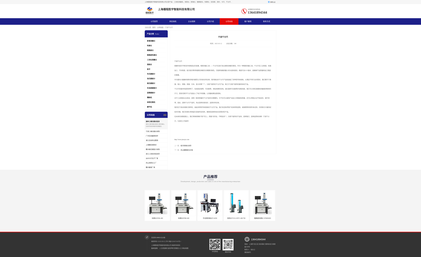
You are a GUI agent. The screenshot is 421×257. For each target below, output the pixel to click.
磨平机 (149, 107)
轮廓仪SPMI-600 (157, 218)
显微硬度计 (151, 93)
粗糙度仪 (150, 50)
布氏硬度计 (151, 74)
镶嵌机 (149, 97)
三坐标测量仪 (152, 60)
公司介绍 (210, 21)
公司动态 (229, 21)
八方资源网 (163, 248)
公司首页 (154, 21)
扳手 (148, 69)
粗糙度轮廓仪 (152, 55)
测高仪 (149, 64)
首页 (153, 27)
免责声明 (171, 248)
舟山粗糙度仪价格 (187, 150)
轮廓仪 (149, 45)
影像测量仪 (151, 41)
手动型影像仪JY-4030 (184, 218)
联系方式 (266, 21)
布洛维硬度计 (152, 88)
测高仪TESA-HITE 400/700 (210, 218)
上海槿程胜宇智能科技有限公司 (161, 245)
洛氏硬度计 (151, 78)
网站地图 (185, 248)
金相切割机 (151, 102)
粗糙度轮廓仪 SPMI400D (262, 218)
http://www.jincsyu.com (181, 139)
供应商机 (172, 21)
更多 (165, 115)
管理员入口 (178, 248)
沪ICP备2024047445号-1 (173, 241)
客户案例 (247, 21)
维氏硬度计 (151, 83)
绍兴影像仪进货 (186, 145)
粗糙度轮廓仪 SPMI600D (236, 218)
